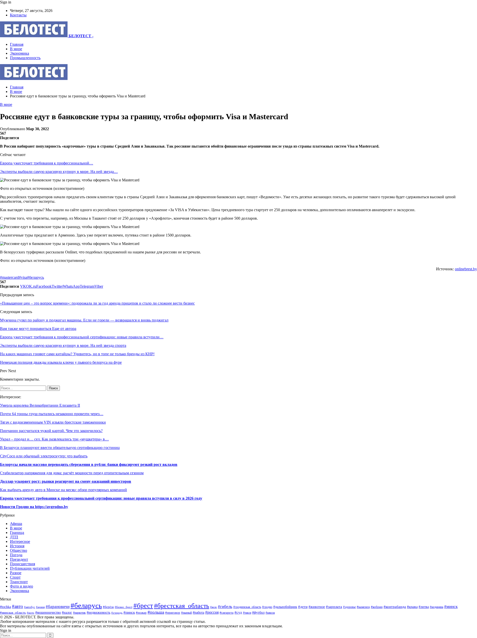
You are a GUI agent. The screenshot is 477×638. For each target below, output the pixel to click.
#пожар (141, 612)
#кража (412, 607)
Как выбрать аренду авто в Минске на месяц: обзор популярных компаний (63, 490)
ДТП (14, 537)
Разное (15, 573)
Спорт (15, 577)
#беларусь (35, 277)
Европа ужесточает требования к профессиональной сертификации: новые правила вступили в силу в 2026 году (101, 498)
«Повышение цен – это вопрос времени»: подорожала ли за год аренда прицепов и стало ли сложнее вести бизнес (97, 303)
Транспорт (19, 582)
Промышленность (25, 58)
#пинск (129, 612)
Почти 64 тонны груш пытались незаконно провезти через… (51, 414)
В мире (16, 49)
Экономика (19, 53)
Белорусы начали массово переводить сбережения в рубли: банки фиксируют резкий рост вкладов (88, 464)
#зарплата (334, 606)
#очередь (116, 612)
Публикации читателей (30, 568)
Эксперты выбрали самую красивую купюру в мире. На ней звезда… (59, 171)
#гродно (267, 607)
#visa (23, 277)
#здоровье (349, 607)
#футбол (258, 612)
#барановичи (58, 606)
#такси (247, 612)
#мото (30, 612)
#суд (238, 612)
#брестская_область (181, 605)
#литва (424, 607)
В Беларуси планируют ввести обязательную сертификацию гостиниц (60, 447)
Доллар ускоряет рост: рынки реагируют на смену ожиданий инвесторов (65, 481)
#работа (198, 612)
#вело (213, 606)
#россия (212, 612)
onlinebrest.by (466, 269)
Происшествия (22, 564)
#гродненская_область (247, 607)
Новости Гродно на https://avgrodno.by (34, 507)
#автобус (29, 606)
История (17, 546)
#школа (270, 612)
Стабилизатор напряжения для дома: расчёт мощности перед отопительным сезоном (72, 473)
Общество (18, 550)
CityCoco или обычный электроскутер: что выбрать (43, 456)
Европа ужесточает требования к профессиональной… (46, 163)
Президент (19, 559)
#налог (67, 612)
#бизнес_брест (123, 607)
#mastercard (9, 277)
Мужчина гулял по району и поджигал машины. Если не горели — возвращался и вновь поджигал (84, 320)
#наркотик (79, 612)
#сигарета (227, 612)
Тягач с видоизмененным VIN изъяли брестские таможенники (53, 422)
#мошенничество (48, 612)
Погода (16, 555)
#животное (317, 607)
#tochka (5, 607)
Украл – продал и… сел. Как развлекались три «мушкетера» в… (54, 439)
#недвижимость (98, 612)
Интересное (20, 541)
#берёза (108, 607)
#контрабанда (395, 607)
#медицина (436, 607)
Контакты (18, 15)
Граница (17, 532)
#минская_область (13, 612)
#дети (303, 606)
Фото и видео (21, 586)
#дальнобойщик (285, 607)
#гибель (225, 606)
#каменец (363, 607)
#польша (156, 612)
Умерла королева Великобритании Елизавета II (40, 405)
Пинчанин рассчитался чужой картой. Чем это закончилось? (51, 431)
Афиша (16, 523)
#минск (451, 606)
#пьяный (186, 612)
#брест (143, 605)
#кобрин (377, 607)
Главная (16, 44)
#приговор (172, 612)
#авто (17, 606)
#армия (40, 606)
